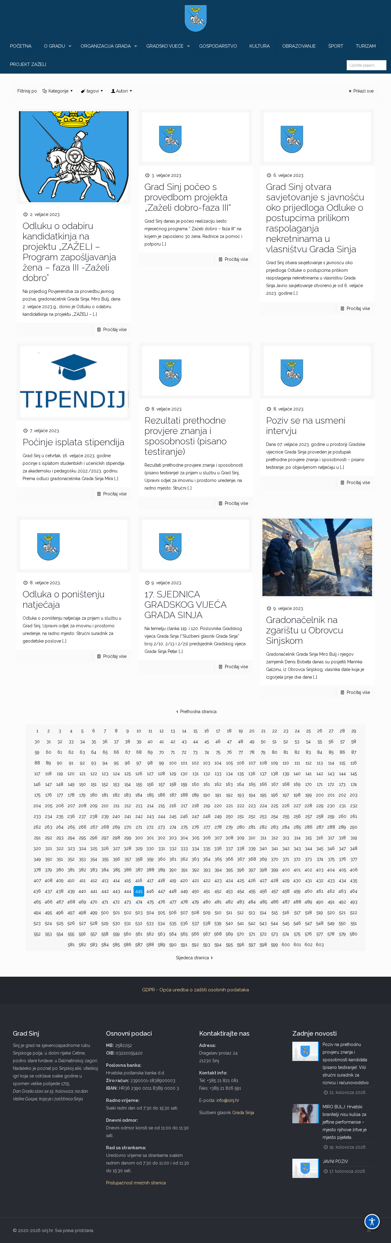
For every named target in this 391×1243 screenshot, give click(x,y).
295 (82, 837)
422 (206, 880)
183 (127, 795)
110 (286, 762)
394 (218, 869)
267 (93, 827)
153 (116, 784)
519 (319, 912)
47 (229, 741)
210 (104, 805)
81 (285, 752)
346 (331, 848)
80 (274, 752)
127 (150, 773)
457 (274, 891)
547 (308, 923)
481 (217, 901)
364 (206, 859)
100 (173, 762)
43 (184, 741)
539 (217, 923)
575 (297, 933)
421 (195, 880)
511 (229, 912)
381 (71, 869)
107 (252, 762)
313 (286, 837)
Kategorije (58, 91)
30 (37, 741)
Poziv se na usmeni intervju (305, 425)
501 (116, 912)
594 (217, 944)
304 (184, 837)
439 (71, 891)
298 (116, 837)
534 (161, 923)
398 (263, 869)
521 (342, 912)
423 (218, 880)
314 (297, 837)
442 (105, 891)
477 (173, 901)
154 (127, 784)
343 (297, 848)
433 (331, 880)
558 (104, 933)
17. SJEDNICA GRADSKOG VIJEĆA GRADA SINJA (185, 604)
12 (161, 730)
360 (162, 859)
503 (139, 912)
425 (240, 880)
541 (240, 923)
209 (93, 805)
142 (319, 773)
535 (173, 923)
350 (48, 859)
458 (286, 891)
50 (263, 741)
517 (297, 912)
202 (342, 795)
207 (71, 805)
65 (105, 752)
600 (286, 944)
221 (229, 805)
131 (195, 773)
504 (150, 912)
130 (184, 773)
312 (274, 837)
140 (297, 773)
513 (252, 912)
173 (342, 784)
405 (342, 869)
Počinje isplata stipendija (73, 442)
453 (229, 891)
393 (206, 869)
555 (71, 933)
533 (150, 923)
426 (252, 880)
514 (263, 912)
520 (331, 912)
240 (116, 816)
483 (240, 901)
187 (173, 795)
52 (285, 741)
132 (206, 773)
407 (37, 880)
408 (49, 880)
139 (286, 773)
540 (229, 923)
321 (48, 848)
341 (274, 848)
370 (274, 859)
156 (150, 784)
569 (229, 933)
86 (342, 752)
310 (251, 837)
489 (308, 901)
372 (297, 859)
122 (93, 773)
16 (206, 730)
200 (320, 795)
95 (116, 762)
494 (37, 912)
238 (93, 816)
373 (308, 859)
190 (206, 795)
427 (263, 880)
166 (263, 784)
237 (82, 816)
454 (240, 891)
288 (331, 827)
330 (150, 848)
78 (252, 752)
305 (195, 837)
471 (105, 901)
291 (37, 837)
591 (184, 944)
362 (184, 859)
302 (161, 837)
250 (229, 816)
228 (308, 805)
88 (37, 762)
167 (274, 784)
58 (353, 741)
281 (251, 827)
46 (218, 741)
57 (342, 741)
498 (82, 912)
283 (274, 827)
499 (93, 912)
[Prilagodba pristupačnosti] (372, 1221)
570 (240, 933)
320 (37, 848)
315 (308, 837)
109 (274, 762)
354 (93, 859)
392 (195, 869)
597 (252, 944)
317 (331, 837)
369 (263, 859)
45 (206, 741)
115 (342, 762)
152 (105, 784)
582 (82, 944)
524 (48, 923)
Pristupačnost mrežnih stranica (136, 1182)
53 (297, 741)
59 (37, 752)
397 (251, 869)
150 (82, 784)
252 (251, 816)
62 (71, 752)
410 (71, 880)
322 (60, 848)
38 (127, 741)
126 (138, 773)
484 (252, 901)
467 (60, 901)
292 (48, 837)
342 (286, 848)
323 (71, 848)
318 (342, 837)
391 (184, 869)
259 (330, 816)
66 (116, 752)
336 (218, 848)
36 (105, 741)
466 (49, 901)
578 (330, 933)
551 (354, 923)
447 (161, 891)
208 (82, 805)
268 (105, 827)
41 (161, 741)
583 (93, 944)
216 (172, 805)
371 (286, 859)
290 (353, 827)
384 (105, 869)
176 (48, 795)
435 (353, 880)
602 (308, 944)
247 (195, 816)
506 (173, 912)
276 (195, 827)
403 (319, 869)
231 (342, 805)
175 (37, 795)
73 (195, 752)
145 (353, 773)
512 (240, 912)
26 (319, 730)
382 (82, 869)
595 (229, 944)
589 (161, 944)
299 (127, 837)
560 (127, 933)
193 (240, 795)
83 (308, 752)
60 (48, 752)
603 (320, 944)
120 (71, 773)
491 (331, 901)
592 (195, 944)
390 (173, 869)
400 (286, 869)
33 (71, 741)
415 (127, 880)
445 (138, 891)
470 (93, 901)
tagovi (93, 91)
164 (240, 784)
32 (59, 741)
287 (319, 827)
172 (331, 784)
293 (60, 837)
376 (342, 859)
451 (206, 891)
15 (195, 730)
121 (82, 773)
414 (116, 880)
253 (263, 816)
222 (240, 805)
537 (195, 923)
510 (218, 912)
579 (342, 933)
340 (263, 848)
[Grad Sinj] (195, 18)
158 (173, 784)
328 (127, 848)
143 (331, 773)
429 (286, 880)
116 (353, 762)
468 (71, 901)
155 (139, 784)
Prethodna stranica (198, 711)
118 (48, 773)
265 (71, 827)
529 (104, 923)
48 (240, 741)
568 (218, 933)
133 (218, 773)
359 (150, 859)
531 (127, 923)
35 (93, 741)
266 (82, 827)
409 (60, 880)
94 (105, 762)
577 (319, 933)
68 (139, 752)
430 (297, 880)
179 (82, 795)
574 (286, 933)
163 (229, 784)
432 (319, 880)
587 (138, 944)
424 (229, 880)
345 (319, 848)
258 (319, 816)
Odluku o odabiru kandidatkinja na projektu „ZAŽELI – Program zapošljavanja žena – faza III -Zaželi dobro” (69, 252)
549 (330, 923)
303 (173, 837)
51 (274, 741)
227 (297, 805)
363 (195, 859)
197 (286, 795)
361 (172, 859)
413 (105, 880)
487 (286, 901)
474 (139, 901)
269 (116, 827)
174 (354, 784)
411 (82, 880)
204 (37, 805)
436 (37, 891)
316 (319, 837)
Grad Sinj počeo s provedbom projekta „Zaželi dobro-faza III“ (187, 197)
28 (342, 730)
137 (263, 773)
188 (184, 795)
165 (252, 784)
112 (308, 762)
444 (127, 891)
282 (263, 827)
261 (353, 816)
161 (206, 784)
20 (251, 730)
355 (105, 859)
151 (94, 784)
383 (93, 869)
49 (252, 741)
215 (161, 805)
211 (116, 805)
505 (161, 912)
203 (353, 795)
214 (150, 805)
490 (319, 901)
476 (161, 901)
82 (297, 752)
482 (229, 901)
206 (60, 805)
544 (274, 923)
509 (206, 912)
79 (263, 752)
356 (116, 859)
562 (150, 933)
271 (139, 827)
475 (150, 901)
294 (71, 837)
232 (353, 805)
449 (184, 891)
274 (173, 827)
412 (93, 880)
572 (263, 933)
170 (308, 784)
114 (331, 762)
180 (93, 795)
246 (184, 816)
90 (59, 762)
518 (308, 912)
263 (48, 827)
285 (297, 827)
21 (263, 730)
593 (206, 944)
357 (127, 859)
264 (60, 827)
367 (240, 859)
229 (319, 805)
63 (82, 752)
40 (150, 741)
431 (308, 880)
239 (105, 816)
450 (195, 891)
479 (195, 901)
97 (139, 762)
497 (71, 912)
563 (161, 933)
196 (274, 795)
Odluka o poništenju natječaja (63, 599)
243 (150, 816)
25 (308, 730)
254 (274, 816)
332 (173, 848)
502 (127, 912)
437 (48, 891)
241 (127, 816)
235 (59, 816)
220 (218, 805)
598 (263, 944)
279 (229, 827)
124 (116, 773)
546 (297, 923)
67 (127, 752)
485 (263, 901)
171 (320, 784)
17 (218, 730)
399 (274, 869)
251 (240, 816)
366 (229, 859)
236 (71, 816)
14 (184, 730)
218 (195, 805)
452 (217, 891)
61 (59, 752)
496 (60, 912)
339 (252, 848)
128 (161, 773)
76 (229, 752)
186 (161, 795)
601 (297, 944)
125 (127, 773)
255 (286, 816)
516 (286, 912)
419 (173, 880)
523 (37, 923)
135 (240, 773)
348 (353, 848)
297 (104, 837)
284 (286, 827)
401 (297, 869)
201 (330, 795)
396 (240, 869)
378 (37, 869)
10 (139, 730)
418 (161, 880)
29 (353, 730)
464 (353, 891)
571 (252, 933)
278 (218, 827)
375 (331, 859)
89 (48, 762)
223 (252, 805)
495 (48, 912)
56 (331, 741)
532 (138, 923)
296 (93, 837)
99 (161, 762)
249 (218, 816)
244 (161, 816)
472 (116, 901)
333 (184, 848)
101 (184, 762)
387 (139, 869)
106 (240, 762)
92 (82, 762)
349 (37, 859)
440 (82, 891)
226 (286, 805)
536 (184, 923)
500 (105, 912)
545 (286, 923)
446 (150, 891)
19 (241, 730)
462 (331, 891)
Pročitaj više (114, 329)
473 (127, 901)
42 (172, 741)
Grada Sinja (243, 1112)
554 (60, 933)
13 (173, 730)
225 (274, 805)
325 (93, 848)
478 (184, 901)
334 (195, 848)
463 (342, 891)
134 (229, 773)
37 (116, 741)
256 (297, 816)
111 (297, 762)
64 (93, 752)
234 (48, 816)
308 (229, 837)
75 (218, 752)
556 (82, 933)
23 (285, 730)
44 (195, 741)
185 (150, 795)
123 (105, 773)
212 (127, 805)
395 (229, 869)
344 (308, 848)
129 (173, 773)
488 (297, 901)
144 (342, 773)
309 (240, 837)
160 (195, 784)
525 (60, 923)
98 (150, 762)
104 (217, 762)
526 (71, 923)
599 (274, 944)
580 (353, 933)
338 (240, 848)
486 (275, 901)
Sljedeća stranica (192, 957)
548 (319, 923)
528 (93, 923)
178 (71, 795)
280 (241, 827)
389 (161, 869)
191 (218, 795)
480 (207, 901)
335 (206, 848)
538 (206, 923)
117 (37, 773)
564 (173, 933)
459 (297, 891)
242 (139, 816)
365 (218, 859)
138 (274, 773)
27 (331, 730)
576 (308, 933)
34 (82, 741)
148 (59, 784)
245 (172, 816)
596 (240, 944)
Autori (122, 91)
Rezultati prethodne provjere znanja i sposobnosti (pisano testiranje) (185, 436)
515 (275, 912)
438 (60, 891)
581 (71, 944)
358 (139, 859)
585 (116, 944)
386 (128, 869)
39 (139, 741)
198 (297, 795)
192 (229, 795)
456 (263, 891)
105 (229, 762)
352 (71, 859)
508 (195, 912)
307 (218, 837)
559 (116, 933)
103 (206, 762)
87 (353, 752)
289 (342, 827)
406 (354, 869)
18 (229, 730)
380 (60, 869)
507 (184, 912)
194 (252, 795)
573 (274, 933)
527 (82, 923)
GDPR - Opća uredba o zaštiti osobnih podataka (195, 990)
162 (217, 784)
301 (150, 837)
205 (48, 805)
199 (308, 795)
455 (252, 891)
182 (116, 795)
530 (116, 923)
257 (308, 816)
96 (127, 762)
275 (184, 827)
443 (116, 891)
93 (93, 762)
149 (71, 784)
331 (161, 848)
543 (263, 923)
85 (331, 752)
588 (150, 944)
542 (251, 923)
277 (206, 827)
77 (241, 752)
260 (342, 816)
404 (331, 869)
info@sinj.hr (228, 1100)
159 (184, 784)
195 (263, 795)
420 (184, 880)
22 (274, 730)
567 (206, 933)
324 (82, 848)
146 (37, 784)
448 (173, 891)
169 (297, 784)
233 (37, 816)
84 (319, 752)
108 (263, 762)
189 (195, 795)
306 (207, 837)
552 (37, 933)
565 (184, 933)
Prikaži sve (363, 91)
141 (308, 773)
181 (105, 795)
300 (139, 837)
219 (206, 805)
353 (82, 859)
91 (71, 762)
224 (263, 805)
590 (173, 944)
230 (331, 805)
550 (342, 923)
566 (195, 933)
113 (320, 762)
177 (60, 795)
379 (48, 869)
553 (48, 933)
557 (93, 933)
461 (319, 891)
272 (150, 827)
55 (320, 741)
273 (161, 827)
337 (229, 848)
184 (138, 795)
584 (105, 944)
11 (150, 730)
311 (263, 837)
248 (206, 816)
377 (353, 859)
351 (60, 859)
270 (127, 827)
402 (308, 869)
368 (252, 859)
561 (139, 933)
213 (139, 805)
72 (184, 752)
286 (308, 827)
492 (342, 901)
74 (207, 752)
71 (173, 752)
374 (319, 859)
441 (93, 891)
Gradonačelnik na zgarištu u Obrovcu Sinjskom (304, 630)
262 (37, 827)
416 (138, 880)
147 (48, 784)
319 (353, 837)
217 (184, 805)
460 (308, 891)
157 (162, 784)
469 (82, 901)
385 (116, 869)
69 (150, 752)
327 (116, 848)
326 (105, 848)
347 (342, 848)
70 (161, 752)
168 (286, 784)
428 (274, 880)
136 (251, 773)
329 (139, 848)
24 (297, 730)
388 (150, 869)
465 (37, 901)
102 (195, 762)
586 (127, 944)
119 (60, 773)
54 (308, 741)
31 (48, 741)
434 (342, 880)
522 (353, 912)
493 (353, 901)
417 (150, 880)
